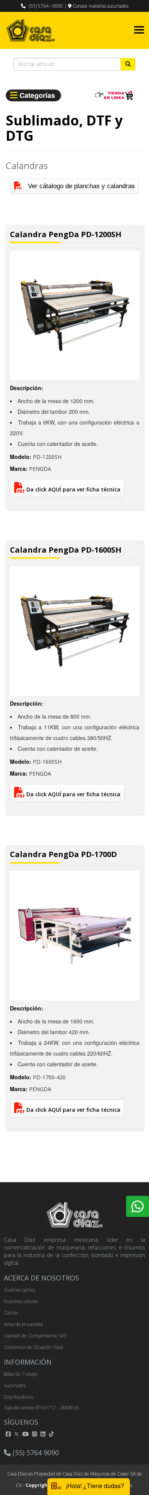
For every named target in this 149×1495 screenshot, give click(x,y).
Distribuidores (18, 1397)
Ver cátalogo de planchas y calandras (78, 186)
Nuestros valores (21, 1301)
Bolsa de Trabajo (20, 1374)
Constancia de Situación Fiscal (33, 1347)
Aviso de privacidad (23, 1324)
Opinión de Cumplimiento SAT (35, 1335)
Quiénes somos (19, 1290)
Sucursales (15, 1385)
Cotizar (11, 1313)
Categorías (38, 95)
